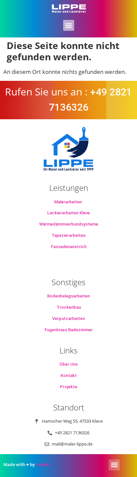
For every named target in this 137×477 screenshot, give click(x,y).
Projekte (68, 386)
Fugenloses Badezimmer (69, 329)
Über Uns (69, 364)
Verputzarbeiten (68, 318)
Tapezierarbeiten (68, 235)
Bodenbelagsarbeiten (68, 295)
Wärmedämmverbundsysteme (68, 224)
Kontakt (69, 375)
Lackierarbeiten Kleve (68, 212)
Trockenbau (69, 307)
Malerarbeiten (68, 201)
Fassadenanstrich (68, 246)
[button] (68, 25)
